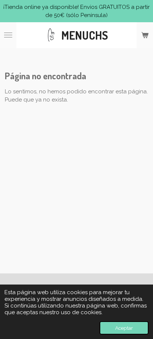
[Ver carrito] (145, 35)
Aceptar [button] (124, 328)
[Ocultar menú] (8, 35)
